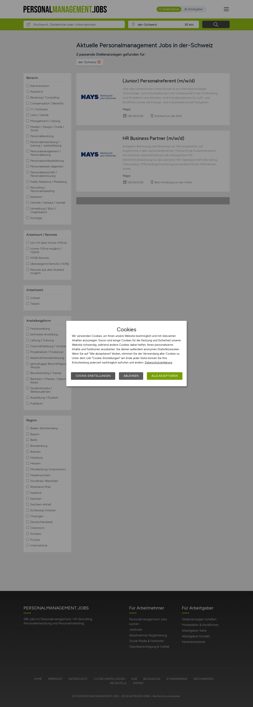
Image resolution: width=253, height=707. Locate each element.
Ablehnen (131, 376)
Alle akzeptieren (165, 376)
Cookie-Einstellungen (93, 376)
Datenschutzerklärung (158, 362)
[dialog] (126, 353)
